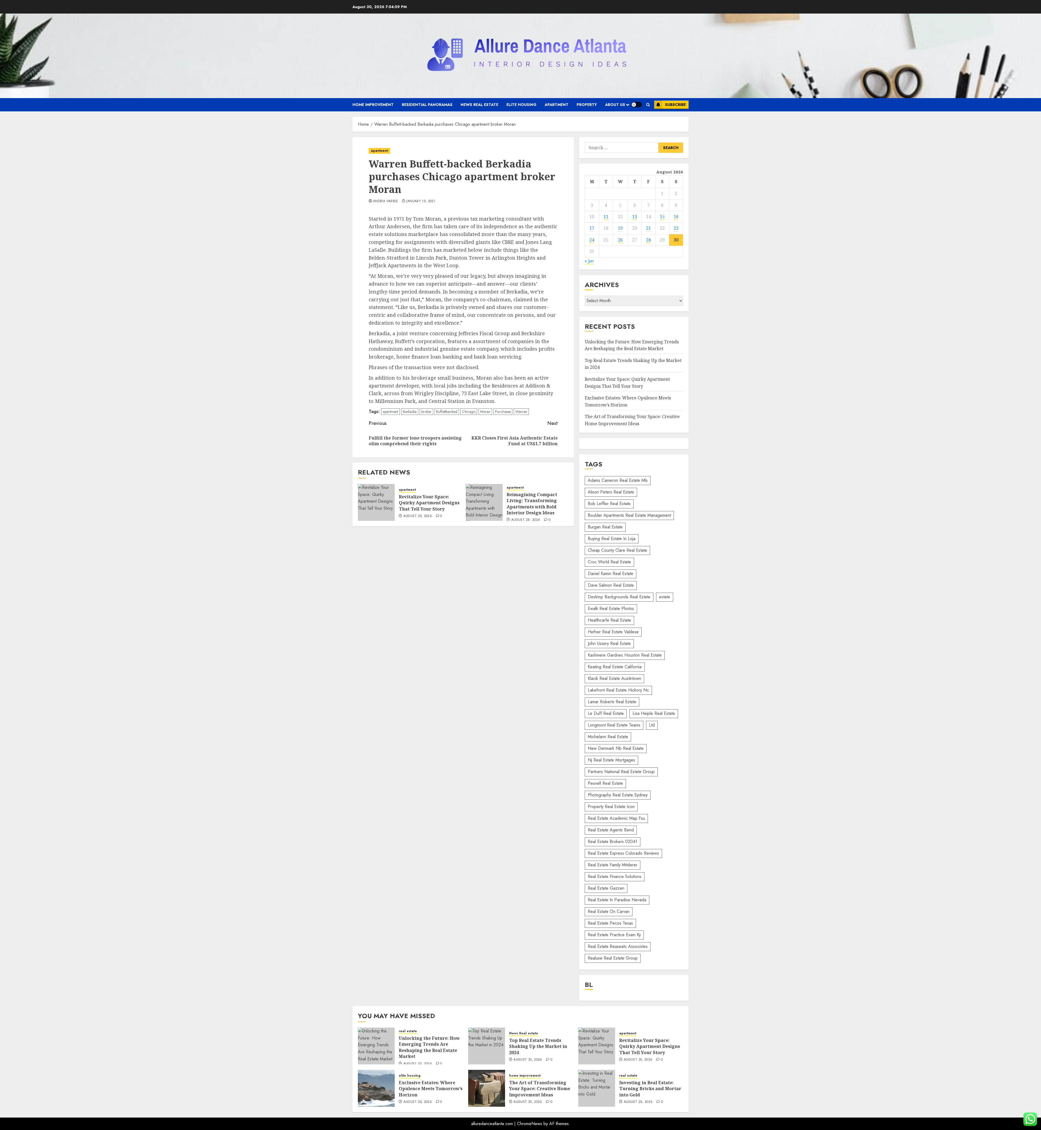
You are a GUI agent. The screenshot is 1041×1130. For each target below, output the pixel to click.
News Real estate (479, 104)
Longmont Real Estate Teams (614, 725)
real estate (408, 1031)
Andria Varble (385, 201)
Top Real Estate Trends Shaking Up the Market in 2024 (538, 1046)
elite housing (521, 104)
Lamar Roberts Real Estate (612, 702)
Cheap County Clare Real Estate (617, 550)
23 (676, 228)
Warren (521, 411)
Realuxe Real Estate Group (613, 958)
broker (426, 411)
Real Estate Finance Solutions (614, 876)
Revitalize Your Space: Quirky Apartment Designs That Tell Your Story (429, 503)
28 (648, 240)
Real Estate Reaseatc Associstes (618, 946)
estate (664, 597)
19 (620, 228)
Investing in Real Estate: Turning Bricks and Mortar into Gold (650, 1089)
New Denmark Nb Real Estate (616, 748)
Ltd (652, 725)
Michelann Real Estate (608, 737)
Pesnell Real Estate (605, 783)
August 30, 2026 (417, 516)
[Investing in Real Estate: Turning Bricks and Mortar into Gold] (596, 1088)
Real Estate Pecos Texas (610, 923)
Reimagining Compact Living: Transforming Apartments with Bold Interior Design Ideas (532, 504)
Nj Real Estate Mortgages (611, 760)
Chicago (468, 411)
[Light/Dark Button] (636, 104)
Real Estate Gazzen (606, 888)
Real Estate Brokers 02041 (612, 841)
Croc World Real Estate (609, 562)
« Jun (589, 261)
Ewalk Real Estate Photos (611, 608)
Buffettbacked (446, 411)
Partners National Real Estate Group (621, 772)
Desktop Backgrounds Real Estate (619, 597)
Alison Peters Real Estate (611, 492)
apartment (556, 104)
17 (591, 228)
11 (605, 216)
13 (634, 216)
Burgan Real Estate (605, 527)
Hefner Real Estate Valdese (613, 632)
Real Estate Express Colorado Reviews (623, 853)
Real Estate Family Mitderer (612, 865)
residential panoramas (427, 104)
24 (591, 240)
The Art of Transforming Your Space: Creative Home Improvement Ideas (539, 1089)
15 (662, 216)
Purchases (503, 411)
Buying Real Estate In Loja (611, 538)
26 (620, 240)
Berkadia (410, 411)
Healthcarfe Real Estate (609, 620)
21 (648, 228)
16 (676, 216)
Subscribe (675, 104)
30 (676, 240)
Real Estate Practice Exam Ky (614, 935)
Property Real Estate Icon (611, 806)
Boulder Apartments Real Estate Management (629, 515)
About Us (615, 104)
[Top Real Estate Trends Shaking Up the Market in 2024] (486, 1046)
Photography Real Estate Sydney (618, 795)
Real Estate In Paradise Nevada (617, 900)
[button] (648, 104)
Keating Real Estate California (615, 667)
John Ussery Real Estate (609, 643)
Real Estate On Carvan (608, 911)
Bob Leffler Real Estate (609, 504)
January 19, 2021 (420, 201)
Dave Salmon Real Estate (611, 585)
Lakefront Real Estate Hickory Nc (618, 690)
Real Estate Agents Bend (611, 830)
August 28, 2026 (525, 520)
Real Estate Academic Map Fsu (616, 818)
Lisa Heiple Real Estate (653, 713)
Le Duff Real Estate (606, 713)
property (587, 104)
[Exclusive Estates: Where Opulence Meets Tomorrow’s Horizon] (376, 1088)
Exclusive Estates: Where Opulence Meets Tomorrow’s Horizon (430, 1089)
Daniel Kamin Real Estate (610, 573)
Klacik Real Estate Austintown (614, 678)
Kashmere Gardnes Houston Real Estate (625, 655)
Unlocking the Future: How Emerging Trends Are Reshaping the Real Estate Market (429, 1047)
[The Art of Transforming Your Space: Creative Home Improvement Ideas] (486, 1088)
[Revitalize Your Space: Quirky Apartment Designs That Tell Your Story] (376, 502)
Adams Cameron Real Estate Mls (618, 480)
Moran (485, 411)
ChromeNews (529, 1124)
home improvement (373, 104)
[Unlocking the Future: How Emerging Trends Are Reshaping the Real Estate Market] (376, 1046)
